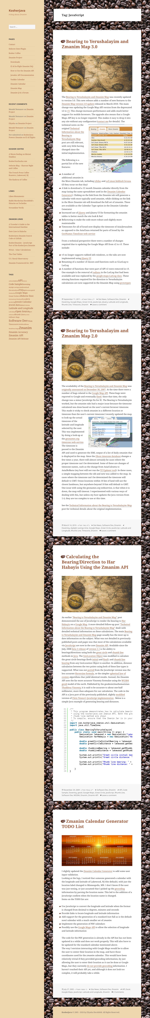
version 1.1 (94, 649)
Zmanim (25, 328)
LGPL (10, 312)
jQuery (82, 212)
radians (96, 272)
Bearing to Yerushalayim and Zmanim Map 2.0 (95, 333)
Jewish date (14, 305)
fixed (98, 396)
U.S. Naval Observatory (18, 258)
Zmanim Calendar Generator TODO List (95, 823)
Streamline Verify (16, 208)
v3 (68, 110)
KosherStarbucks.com (18, 161)
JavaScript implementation (100, 698)
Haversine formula (84, 673)
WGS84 (19, 324)
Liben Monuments (16, 196)
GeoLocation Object (93, 656)
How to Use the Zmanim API (22, 71)
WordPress (25, 324)
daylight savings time (15, 287)
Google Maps (21, 293)
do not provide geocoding (100, 965)
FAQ (21, 290)
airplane (15, 281)
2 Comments (118, 992)
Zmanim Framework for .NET (21, 263)
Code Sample (15, 284)
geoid (33, 290)
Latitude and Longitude (21, 308)
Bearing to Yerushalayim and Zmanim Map (87, 97)
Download (25, 287)
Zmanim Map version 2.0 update (78, 103)
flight (24, 290)
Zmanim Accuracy (18, 332)
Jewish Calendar (23, 301)
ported (91, 670)
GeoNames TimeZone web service (78, 233)
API (20, 280)
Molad (13, 312)
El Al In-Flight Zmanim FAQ (22, 66)
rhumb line (118, 652)
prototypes (125, 282)
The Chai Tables (15, 254)
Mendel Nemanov (16, 128)
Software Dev (18, 320)
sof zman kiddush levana (118, 181)
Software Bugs (14, 317)
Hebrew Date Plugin (17, 49)
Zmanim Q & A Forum (20, 92)
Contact (12, 44)
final (105, 659)
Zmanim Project (15, 57)
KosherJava (17, 10)
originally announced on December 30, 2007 (84, 389)
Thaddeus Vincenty (71, 687)
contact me (103, 121)
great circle (101, 652)
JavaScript (12, 302)
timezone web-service (72, 442)
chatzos (25, 281)
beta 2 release (79, 649)
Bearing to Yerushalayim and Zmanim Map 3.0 (95, 43)
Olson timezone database (108, 456)
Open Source (22, 311)
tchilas (97, 181)
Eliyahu (12, 123)
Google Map (81, 624)
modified (120, 694)
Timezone (13, 324)
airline (11, 281)
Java (28, 299)
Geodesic (28, 290)
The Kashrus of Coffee (18, 179)
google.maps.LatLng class (109, 275)
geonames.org (72, 438)
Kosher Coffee (15, 53)
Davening (26, 284)
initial (95, 659)
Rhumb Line (19, 314)
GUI (19, 296)
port (30, 312)
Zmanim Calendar (18, 84)
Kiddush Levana (25, 305)
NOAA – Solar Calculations (20, 250)
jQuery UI (86, 258)
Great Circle (13, 296)
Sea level (26, 314)
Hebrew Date (26, 295)
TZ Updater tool (108, 470)
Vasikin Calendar (18, 79)
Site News (102, 299)
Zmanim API (16, 335)
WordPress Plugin (14, 328)
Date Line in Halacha (17, 231)
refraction (11, 314)
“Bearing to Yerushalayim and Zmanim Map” (94, 617)
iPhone (24, 299)
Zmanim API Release (19, 338)
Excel (17, 290)
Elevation (12, 290)
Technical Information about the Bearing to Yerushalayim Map (100, 505)
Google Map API (100, 393)
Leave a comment (99, 304)
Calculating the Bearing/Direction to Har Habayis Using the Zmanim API (95, 562)
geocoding (120, 888)
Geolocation (12, 293)
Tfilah (30, 321)
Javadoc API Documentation (22, 75)
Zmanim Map (16, 88)
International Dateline (15, 299)
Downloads (15, 62)
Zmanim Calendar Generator (98, 871)
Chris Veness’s (79, 698)
